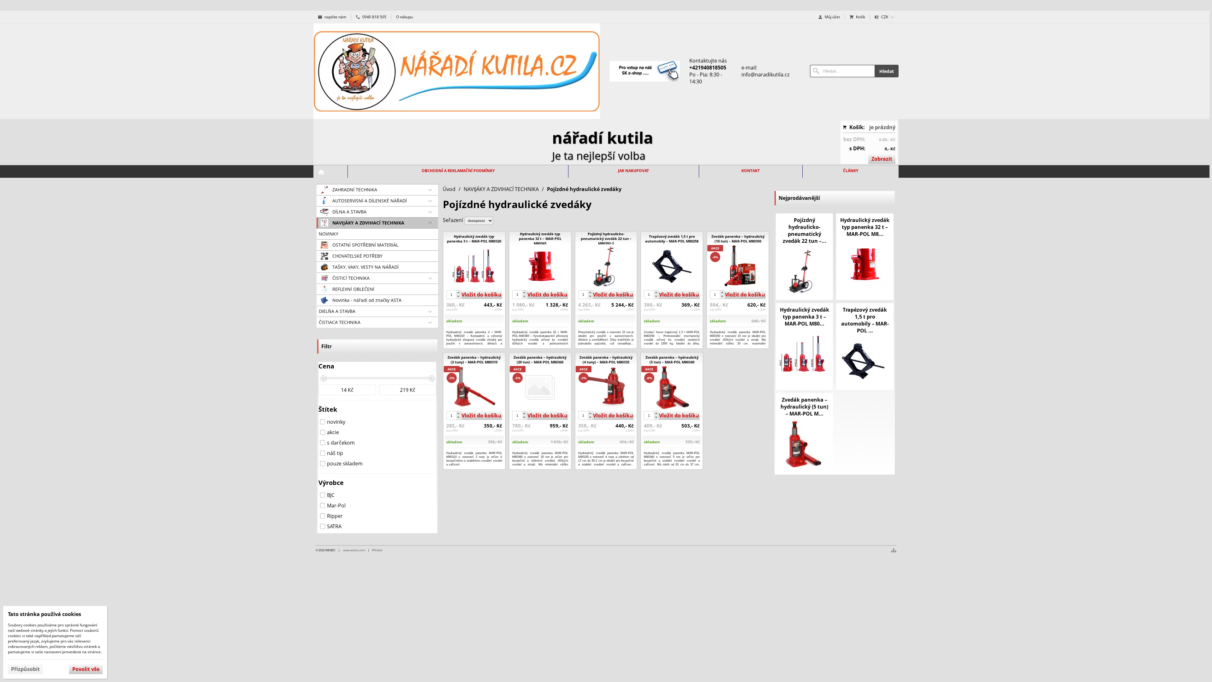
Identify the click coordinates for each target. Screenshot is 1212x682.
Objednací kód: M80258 (667, 343)
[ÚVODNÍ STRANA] (321, 172)
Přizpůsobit (25, 669)
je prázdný (882, 127)
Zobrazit (881, 158)
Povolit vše (85, 669)
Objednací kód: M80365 (535, 343)
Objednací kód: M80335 (601, 464)
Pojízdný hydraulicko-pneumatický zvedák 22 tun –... (804, 230)
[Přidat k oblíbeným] (494, 343)
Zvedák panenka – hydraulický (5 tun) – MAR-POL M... (804, 406)
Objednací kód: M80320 (469, 343)
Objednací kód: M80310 (469, 464)
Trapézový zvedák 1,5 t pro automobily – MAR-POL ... (865, 320)
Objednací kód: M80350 (733, 343)
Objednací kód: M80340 (667, 464)
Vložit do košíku (481, 294)
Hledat (886, 71)
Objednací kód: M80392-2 (601, 343)
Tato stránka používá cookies (44, 614)
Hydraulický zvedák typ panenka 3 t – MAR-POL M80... (804, 316)
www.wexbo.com (354, 550)
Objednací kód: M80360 (535, 464)
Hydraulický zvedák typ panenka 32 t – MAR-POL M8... (864, 227)
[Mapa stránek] (893, 550)
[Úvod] (456, 71)
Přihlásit (377, 550)
